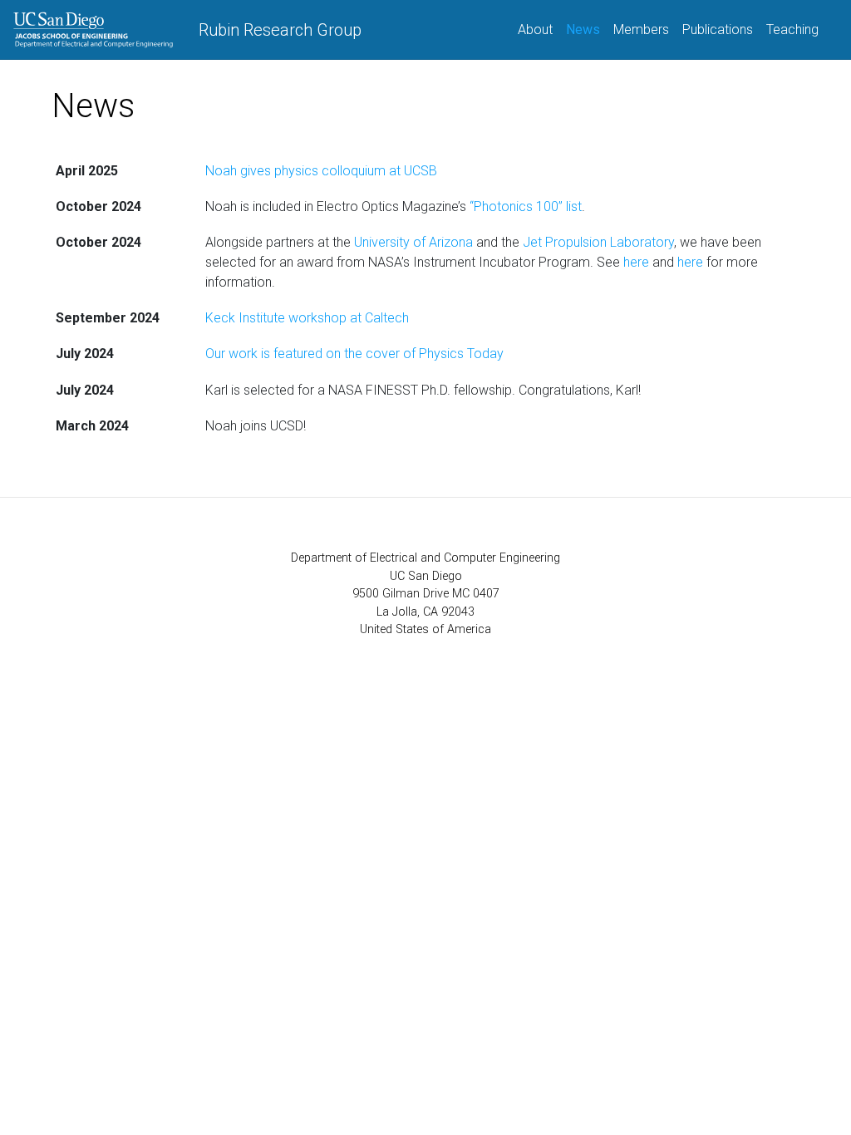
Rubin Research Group (280, 30)
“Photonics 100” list (526, 206)
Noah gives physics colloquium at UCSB (321, 171)
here (636, 262)
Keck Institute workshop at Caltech (307, 318)
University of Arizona (413, 242)
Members (641, 29)
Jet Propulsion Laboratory (598, 242)
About (535, 29)
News (586, 29)
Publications (717, 29)
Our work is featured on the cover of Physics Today (354, 353)
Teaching (792, 29)
